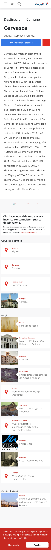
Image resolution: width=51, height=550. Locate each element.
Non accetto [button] (13, 545)
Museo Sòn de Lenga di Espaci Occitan (23, 477)
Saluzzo (22, 495)
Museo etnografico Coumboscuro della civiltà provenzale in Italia (25, 426)
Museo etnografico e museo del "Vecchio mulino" (33, 376)
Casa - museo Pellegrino (31, 460)
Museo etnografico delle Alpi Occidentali (26, 393)
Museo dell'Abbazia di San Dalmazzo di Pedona (32, 343)
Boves (14, 388)
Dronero (22, 440)
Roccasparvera (17, 282)
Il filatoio (23, 359)
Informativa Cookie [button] (18, 538)
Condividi (22, 42)
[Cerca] (19, 4)
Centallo (22, 457)
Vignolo (15, 248)
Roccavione (23, 371)
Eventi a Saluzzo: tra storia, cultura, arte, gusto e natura (33, 500)
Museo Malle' (25, 443)
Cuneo (21, 322)
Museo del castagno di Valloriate (30, 410)
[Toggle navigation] (6, 4)
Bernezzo (15, 265)
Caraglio (22, 299)
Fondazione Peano (28, 325)
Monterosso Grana (19, 420)
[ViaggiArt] (12, 3)
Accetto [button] (37, 545)
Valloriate (23, 405)
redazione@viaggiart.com (31, 232)
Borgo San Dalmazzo (27, 338)
